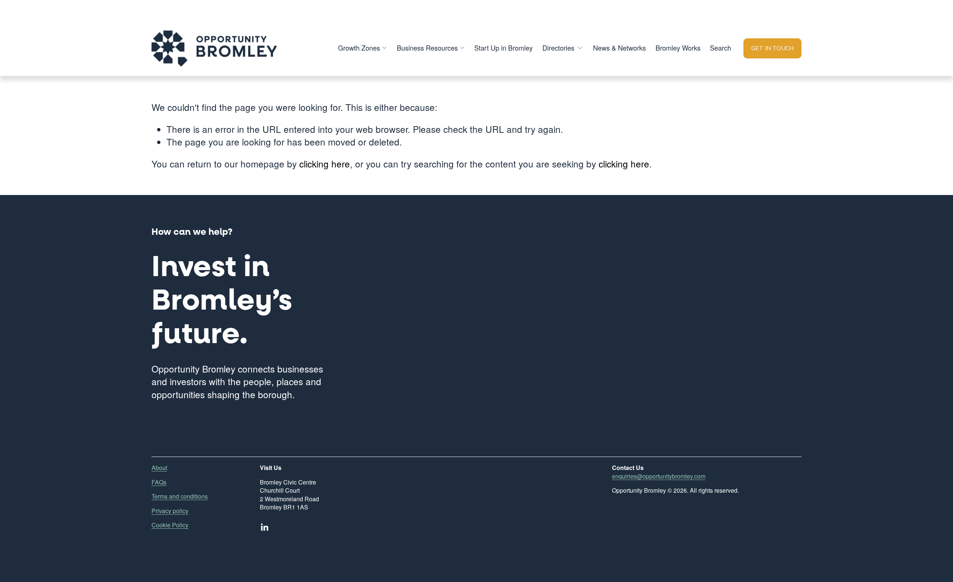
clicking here (324, 163)
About (159, 468)
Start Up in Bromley (503, 47)
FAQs (159, 482)
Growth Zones (359, 47)
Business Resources (427, 47)
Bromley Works (678, 47)
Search (720, 47)
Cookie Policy (170, 525)
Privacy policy (170, 511)
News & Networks (619, 47)
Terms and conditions (180, 496)
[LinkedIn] (264, 527)
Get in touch (772, 48)
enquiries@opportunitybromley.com (658, 476)
